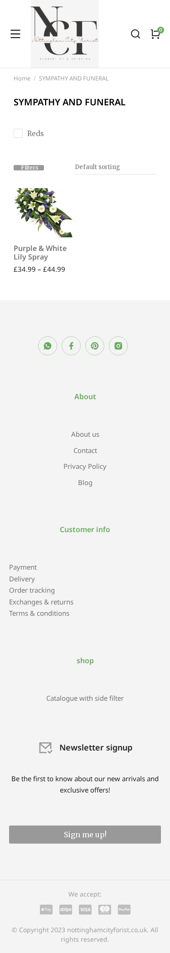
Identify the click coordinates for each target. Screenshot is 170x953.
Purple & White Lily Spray (40, 252)
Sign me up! (85, 834)
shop (85, 660)
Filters (30, 167)
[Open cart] (155, 33)
